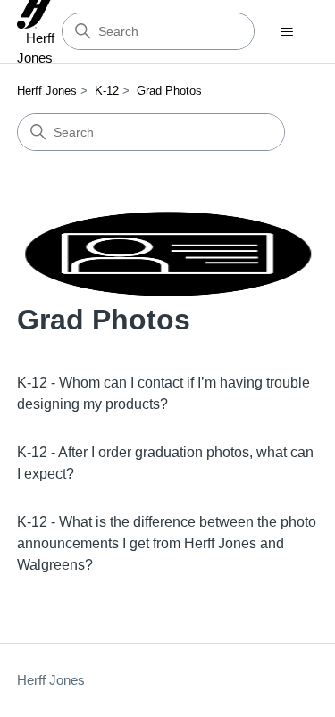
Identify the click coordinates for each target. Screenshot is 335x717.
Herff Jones (47, 90)
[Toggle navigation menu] (286, 32)
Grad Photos (169, 90)
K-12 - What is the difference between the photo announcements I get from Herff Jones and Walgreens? (166, 543)
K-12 (107, 90)
